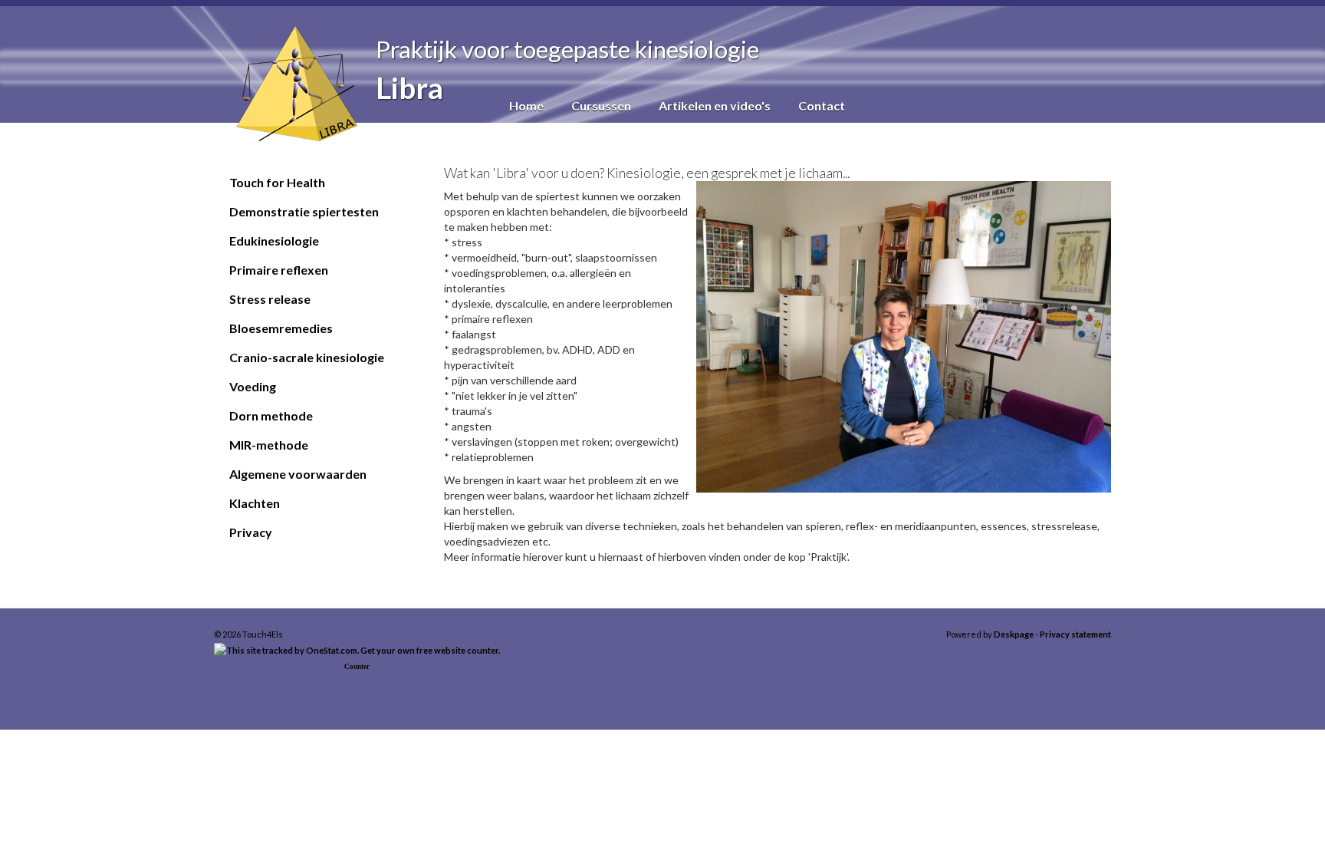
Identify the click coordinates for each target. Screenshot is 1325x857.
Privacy (250, 532)
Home (526, 105)
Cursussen (601, 105)
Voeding (252, 386)
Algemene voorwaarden (298, 473)
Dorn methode (271, 415)
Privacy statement (1075, 634)
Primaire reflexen (278, 269)
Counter (357, 667)
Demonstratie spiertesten (304, 211)
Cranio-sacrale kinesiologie (306, 357)
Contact (821, 105)
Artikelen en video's (715, 105)
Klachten (254, 503)
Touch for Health (277, 182)
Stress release (270, 299)
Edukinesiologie (274, 240)
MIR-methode (268, 444)
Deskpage (1014, 634)
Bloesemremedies (281, 328)
